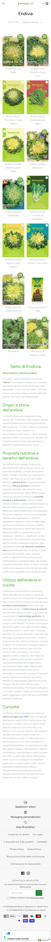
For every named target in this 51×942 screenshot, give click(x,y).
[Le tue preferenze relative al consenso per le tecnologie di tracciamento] (4, 937)
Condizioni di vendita (18, 834)
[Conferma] (39, 893)
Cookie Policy (34, 849)
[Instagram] (28, 873)
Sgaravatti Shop (15, 906)
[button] (44, 940)
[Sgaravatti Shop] (25, 3)
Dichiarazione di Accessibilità (25, 864)
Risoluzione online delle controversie (25, 856)
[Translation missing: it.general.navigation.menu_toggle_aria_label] (3, 3)
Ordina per (13, 22)
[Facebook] (22, 873)
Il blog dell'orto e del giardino (19, 841)
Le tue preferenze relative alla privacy (28, 933)
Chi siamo (38, 834)
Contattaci (42, 841)
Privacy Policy (17, 849)
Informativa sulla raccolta (16, 938)
